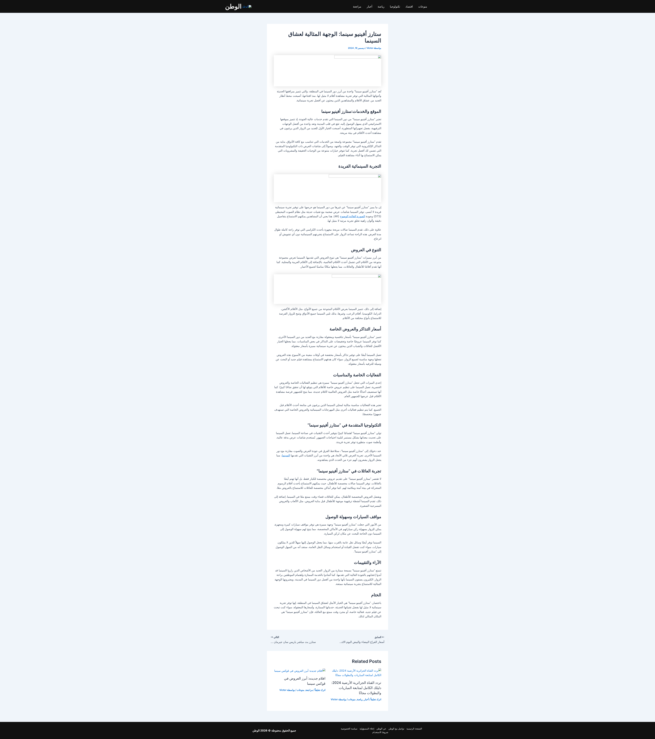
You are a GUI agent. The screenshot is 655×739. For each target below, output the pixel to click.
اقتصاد (409, 6)
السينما (286, 455)
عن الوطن (381, 728)
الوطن (233, 6)
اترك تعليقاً (376, 699)
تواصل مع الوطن (396, 728)
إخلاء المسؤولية (367, 728)
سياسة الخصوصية (349, 728)
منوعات (422, 6)
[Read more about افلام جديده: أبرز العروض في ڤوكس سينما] (299, 670)
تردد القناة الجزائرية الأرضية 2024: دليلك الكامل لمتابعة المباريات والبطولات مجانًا (356, 688)
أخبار (369, 6)
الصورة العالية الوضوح (352, 216)
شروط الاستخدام (380, 732)
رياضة (381, 6)
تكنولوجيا (395, 6)
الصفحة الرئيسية (414, 728)
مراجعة (357, 6)
